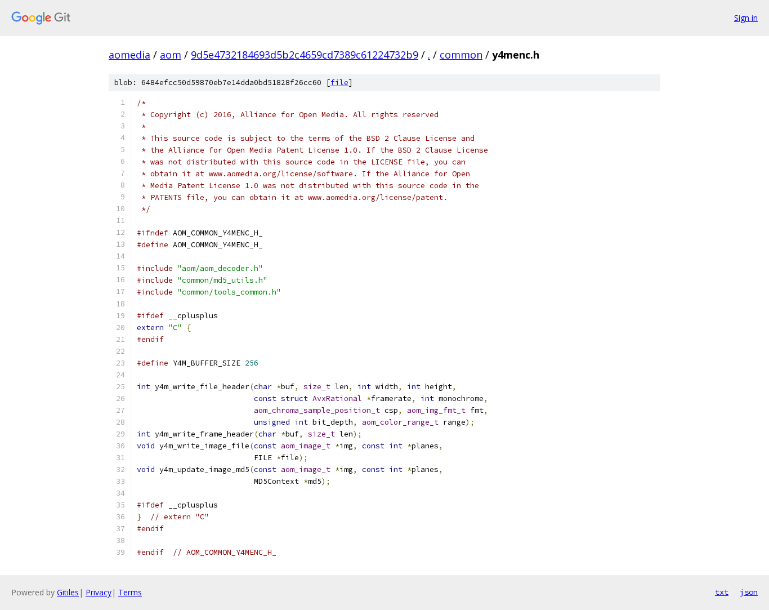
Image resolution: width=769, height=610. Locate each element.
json (749, 592)
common (461, 54)
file (339, 82)
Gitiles (68, 592)
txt (721, 592)
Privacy (98, 592)
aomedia (129, 54)
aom (170, 54)
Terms (130, 592)
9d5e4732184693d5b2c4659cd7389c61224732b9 (304, 54)
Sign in (746, 17)
